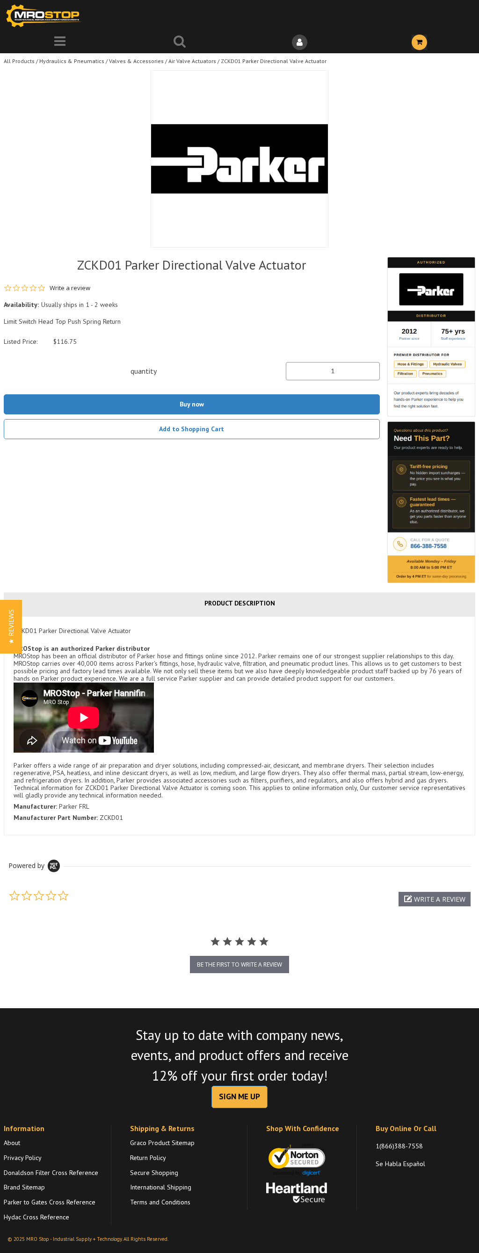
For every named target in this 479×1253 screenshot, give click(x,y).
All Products (19, 60)
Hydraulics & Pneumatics (71, 60)
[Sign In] (299, 42)
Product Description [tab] (239, 603)
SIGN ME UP (239, 1096)
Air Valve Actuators (192, 60)
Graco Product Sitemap (162, 1143)
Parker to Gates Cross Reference (49, 1202)
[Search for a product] (180, 42)
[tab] (239, 725)
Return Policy (148, 1157)
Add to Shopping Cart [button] (191, 429)
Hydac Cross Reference (36, 1217)
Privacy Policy (23, 1157)
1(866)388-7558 (399, 1146)
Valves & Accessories (136, 60)
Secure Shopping (154, 1172)
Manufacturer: (35, 806)
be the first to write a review (239, 964)
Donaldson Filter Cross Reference (51, 1172)
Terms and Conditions (160, 1202)
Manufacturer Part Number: (56, 817)
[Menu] (60, 42)
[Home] (46, 15)
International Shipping (160, 1187)
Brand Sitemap (24, 1187)
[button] (435, 899)
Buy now (192, 404)
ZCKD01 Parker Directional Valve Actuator (274, 60)
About (12, 1143)
